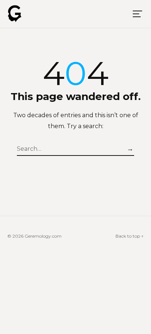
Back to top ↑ (129, 236)
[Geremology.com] (14, 13)
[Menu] (137, 14)
